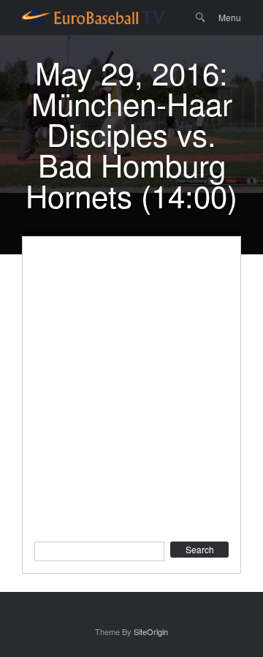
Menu (229, 17)
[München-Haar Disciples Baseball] (93, 17)
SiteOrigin (151, 631)
